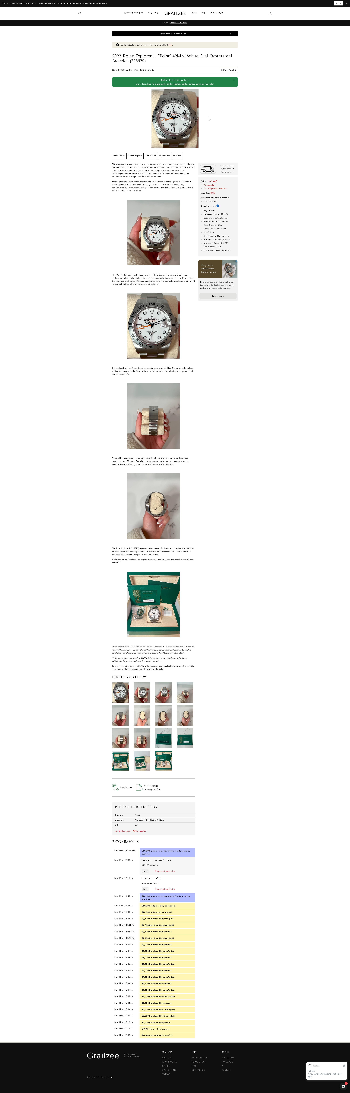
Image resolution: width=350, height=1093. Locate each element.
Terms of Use (199, 1062)
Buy (204, 13)
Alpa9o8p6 (168, 951)
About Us (166, 1058)
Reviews (166, 1074)
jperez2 (168, 912)
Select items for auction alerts (173, 34)
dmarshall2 (168, 925)
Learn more (218, 296)
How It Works (134, 13)
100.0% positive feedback (215, 188)
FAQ (194, 1066)
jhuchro (166, 1022)
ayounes (146, 854)
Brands (153, 13)
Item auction (141, 831)
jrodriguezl (147, 899)
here (170, 45)
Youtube (226, 1070)
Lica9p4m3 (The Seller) (153, 860)
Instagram (228, 1058)
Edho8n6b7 (167, 1035)
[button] (209, 119)
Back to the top (99, 1078)
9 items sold (209, 185)
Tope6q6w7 (169, 1009)
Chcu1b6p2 (169, 1016)
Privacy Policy (199, 1058)
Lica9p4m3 (212, 181)
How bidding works (122, 831)
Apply (338, 3)
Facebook (227, 1062)
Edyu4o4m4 (169, 996)
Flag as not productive (165, 871)
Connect (217, 13)
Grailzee (175, 13)
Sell (195, 13)
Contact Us (198, 1070)
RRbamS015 (147, 878)
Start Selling (169, 1070)
